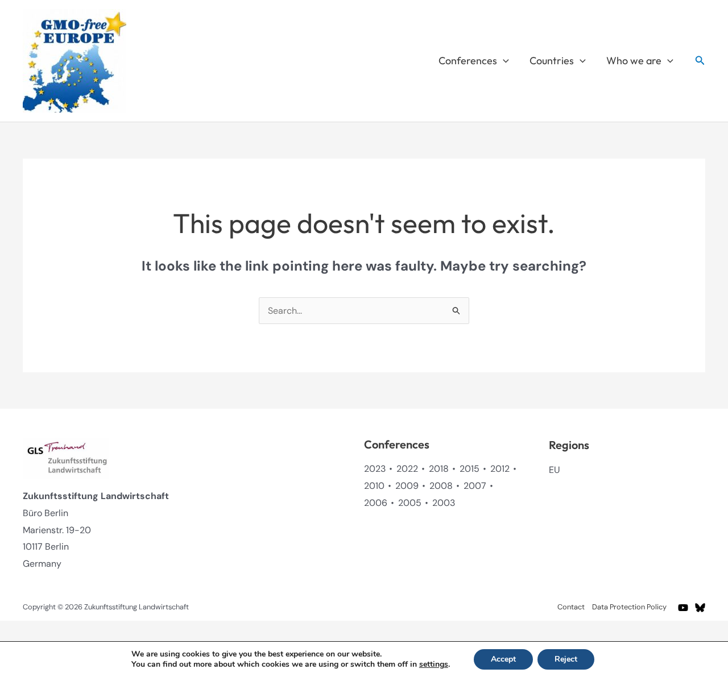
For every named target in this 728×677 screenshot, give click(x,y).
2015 (469, 469)
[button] (503, 61)
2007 (475, 486)
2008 (441, 486)
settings (433, 664)
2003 (443, 503)
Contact (571, 607)
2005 (409, 503)
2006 (375, 503)
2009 (407, 486)
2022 (407, 469)
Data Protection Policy (629, 607)
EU (554, 470)
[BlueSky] (700, 608)
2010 (374, 486)
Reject (566, 659)
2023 (375, 469)
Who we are (633, 60)
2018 (439, 469)
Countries (552, 60)
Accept (503, 659)
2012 (500, 469)
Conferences (468, 60)
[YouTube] (683, 608)
